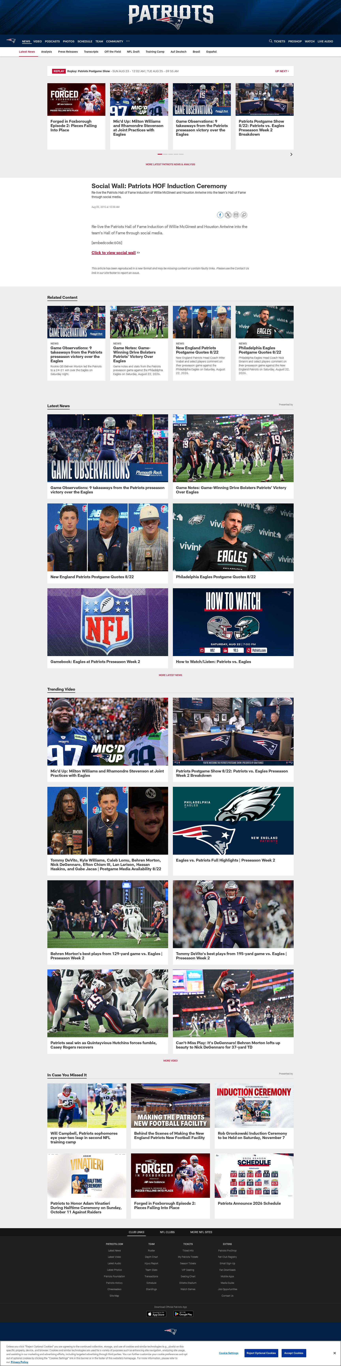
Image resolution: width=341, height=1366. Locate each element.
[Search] (270, 41)
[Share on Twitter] (228, 217)
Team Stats (151, 1269)
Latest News (114, 1250)
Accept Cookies (294, 1353)
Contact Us (227, 1295)
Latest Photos (114, 1269)
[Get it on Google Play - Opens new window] (183, 1316)
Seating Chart (188, 1276)
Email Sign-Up (227, 1263)
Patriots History (114, 1282)
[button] (160, 154)
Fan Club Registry (227, 1256)
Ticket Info (188, 1250)
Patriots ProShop (227, 1250)
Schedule (151, 1282)
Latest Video (114, 1256)
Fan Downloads (227, 1269)
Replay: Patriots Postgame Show (88, 71)
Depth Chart (151, 1256)
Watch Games (188, 1289)
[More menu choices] (127, 41)
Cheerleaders (114, 1289)
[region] (170, 1353)
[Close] (334, 1353)
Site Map (114, 1295)
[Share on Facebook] (220, 217)
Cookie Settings (228, 1353)
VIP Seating (188, 1269)
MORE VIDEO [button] (170, 1060)
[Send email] (236, 217)
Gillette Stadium (188, 1282)
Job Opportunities (227, 1289)
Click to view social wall (114, 252)
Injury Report (151, 1263)
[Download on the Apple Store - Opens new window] (156, 1314)
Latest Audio (114, 1263)
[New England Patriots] (170, 1332)
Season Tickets (188, 1263)
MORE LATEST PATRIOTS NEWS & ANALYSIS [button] (170, 164)
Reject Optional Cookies (261, 1353)
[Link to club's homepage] (11, 41)
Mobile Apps (227, 1276)
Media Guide (227, 1282)
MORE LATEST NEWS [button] (170, 675)
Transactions (151, 1276)
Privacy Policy (19, 1361)
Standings (151, 1289)
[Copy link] (244, 215)
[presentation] (292, 155)
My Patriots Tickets (188, 1256)
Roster (151, 1250)
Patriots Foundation (114, 1276)
